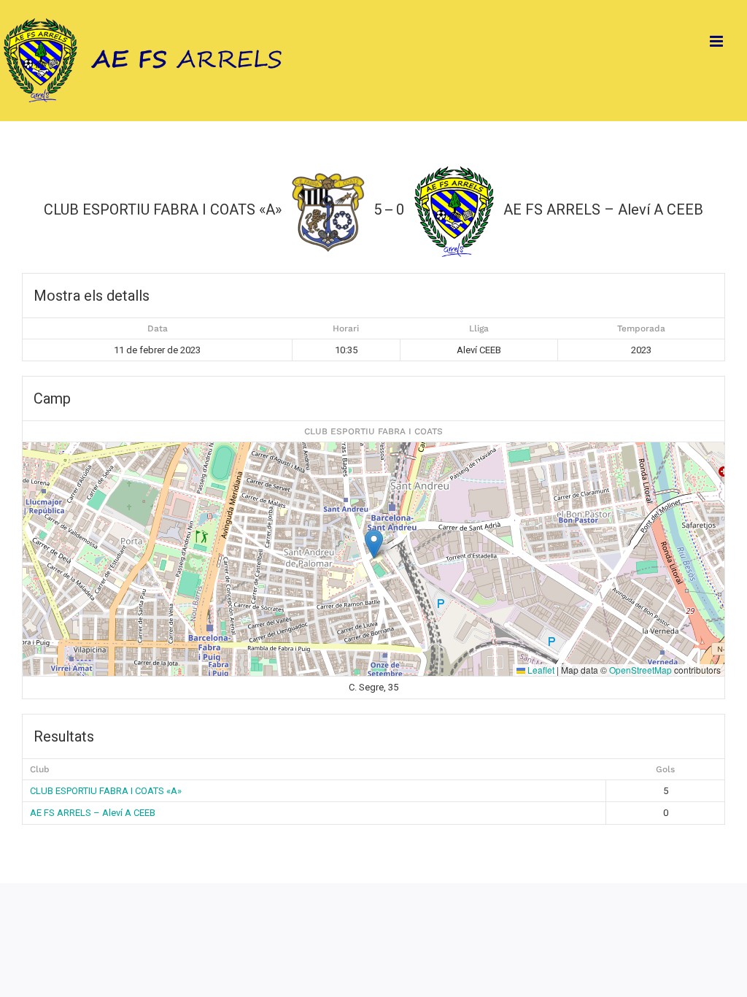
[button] (374, 544)
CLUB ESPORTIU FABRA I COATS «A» (106, 790)
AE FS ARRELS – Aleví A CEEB (92, 812)
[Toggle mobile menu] (717, 41)
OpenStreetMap (640, 669)
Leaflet (539, 669)
